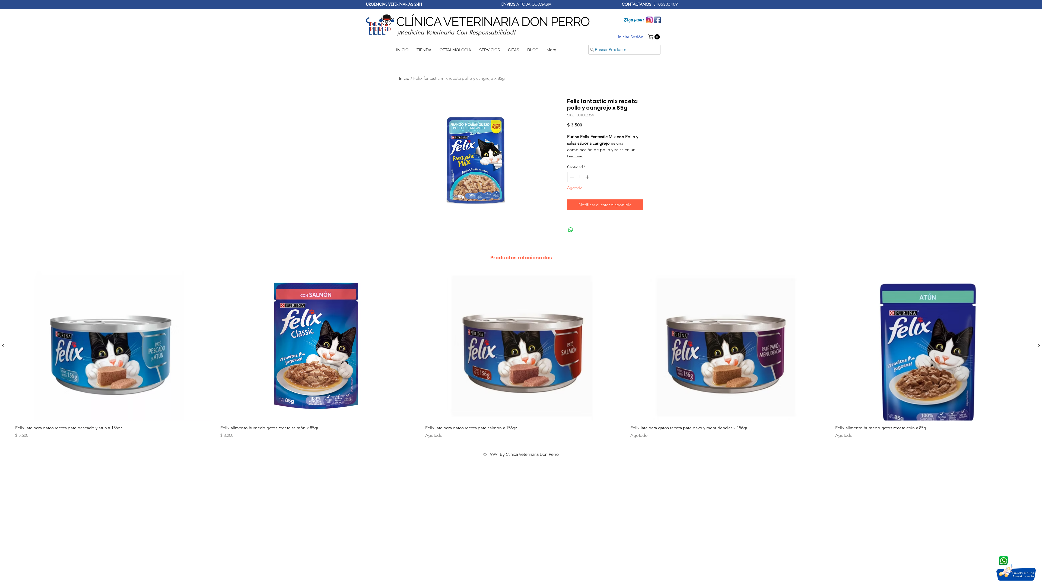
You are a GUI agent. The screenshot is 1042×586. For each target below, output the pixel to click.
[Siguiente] (1038, 345)
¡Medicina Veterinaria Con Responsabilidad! (456, 32)
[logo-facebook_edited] (657, 20)
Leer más (575, 156)
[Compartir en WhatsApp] (570, 230)
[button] (654, 37)
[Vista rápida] (111, 346)
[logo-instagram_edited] (649, 20)
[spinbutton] (579, 177)
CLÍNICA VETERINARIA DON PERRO (492, 21)
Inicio (404, 78)
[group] (521, 357)
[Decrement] (571, 177)
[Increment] (587, 177)
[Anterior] (3, 345)
